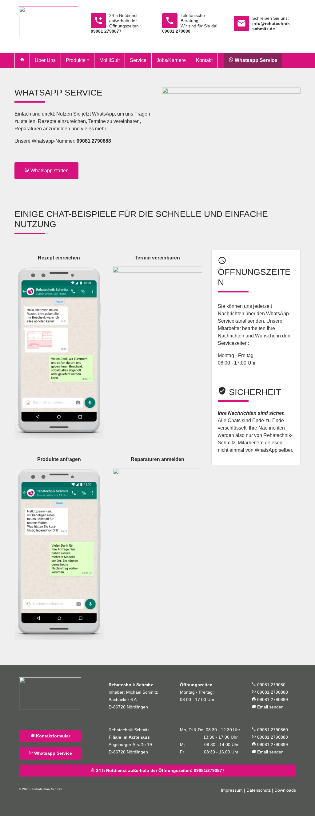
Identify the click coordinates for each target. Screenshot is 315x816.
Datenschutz (258, 790)
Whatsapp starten (46, 170)
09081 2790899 (270, 699)
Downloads (285, 790)
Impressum (232, 790)
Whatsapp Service (50, 753)
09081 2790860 (270, 730)
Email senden (268, 706)
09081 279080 (268, 685)
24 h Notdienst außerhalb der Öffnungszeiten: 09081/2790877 (157, 770)
